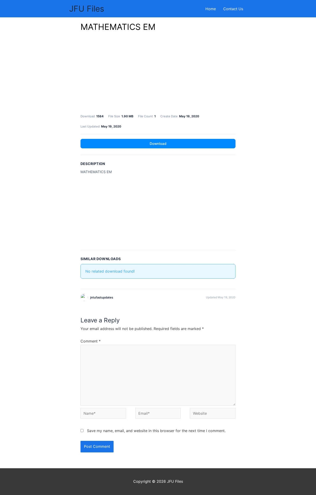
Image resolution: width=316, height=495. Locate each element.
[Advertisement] (158, 74)
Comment (91, 341)
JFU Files (86, 8)
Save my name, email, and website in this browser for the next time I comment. (156, 430)
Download (158, 143)
